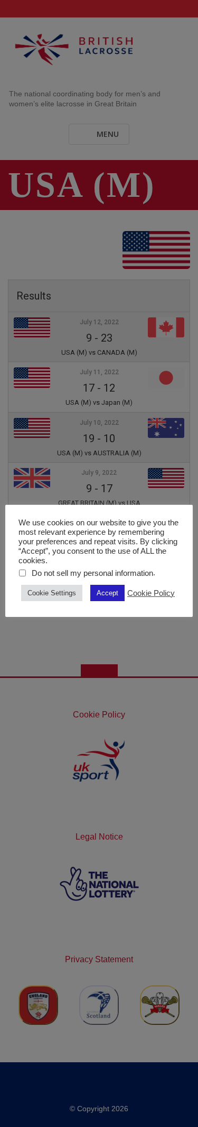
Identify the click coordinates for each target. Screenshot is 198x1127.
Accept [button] (107, 593)
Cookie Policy (151, 593)
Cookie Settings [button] (51, 593)
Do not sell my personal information (92, 573)
